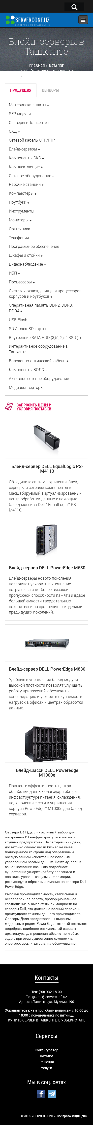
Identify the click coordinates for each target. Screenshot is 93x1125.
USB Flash (18, 319)
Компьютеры (21, 193)
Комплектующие (24, 166)
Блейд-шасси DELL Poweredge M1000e (47, 772)
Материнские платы (27, 104)
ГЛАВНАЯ (37, 65)
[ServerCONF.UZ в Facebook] (41, 1093)
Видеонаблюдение (26, 264)
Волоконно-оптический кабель (37, 360)
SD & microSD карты (27, 328)
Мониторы (19, 219)
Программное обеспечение (34, 246)
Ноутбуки (17, 202)
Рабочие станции (25, 184)
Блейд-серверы (23, 148)
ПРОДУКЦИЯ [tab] (20, 90)
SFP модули (20, 113)
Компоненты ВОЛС (26, 369)
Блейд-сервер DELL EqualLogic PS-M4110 (47, 468)
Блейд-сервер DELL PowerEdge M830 (47, 669)
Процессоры (20, 281)
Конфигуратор (46, 1050)
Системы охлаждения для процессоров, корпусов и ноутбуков (45, 293)
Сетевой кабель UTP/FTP (32, 140)
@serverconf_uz (54, 996)
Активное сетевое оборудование (39, 378)
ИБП (13, 273)
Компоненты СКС (25, 157)
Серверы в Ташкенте (28, 122)
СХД (13, 131)
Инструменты (21, 210)
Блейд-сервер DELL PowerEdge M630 (47, 568)
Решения (46, 1062)
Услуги (46, 1067)
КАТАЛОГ (56, 65)
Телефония (19, 237)
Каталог (46, 1056)
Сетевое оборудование (30, 175)
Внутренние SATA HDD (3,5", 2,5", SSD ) (43, 337)
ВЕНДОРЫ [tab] (50, 90)
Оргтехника (19, 228)
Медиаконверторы (26, 387)
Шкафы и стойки (24, 255)
